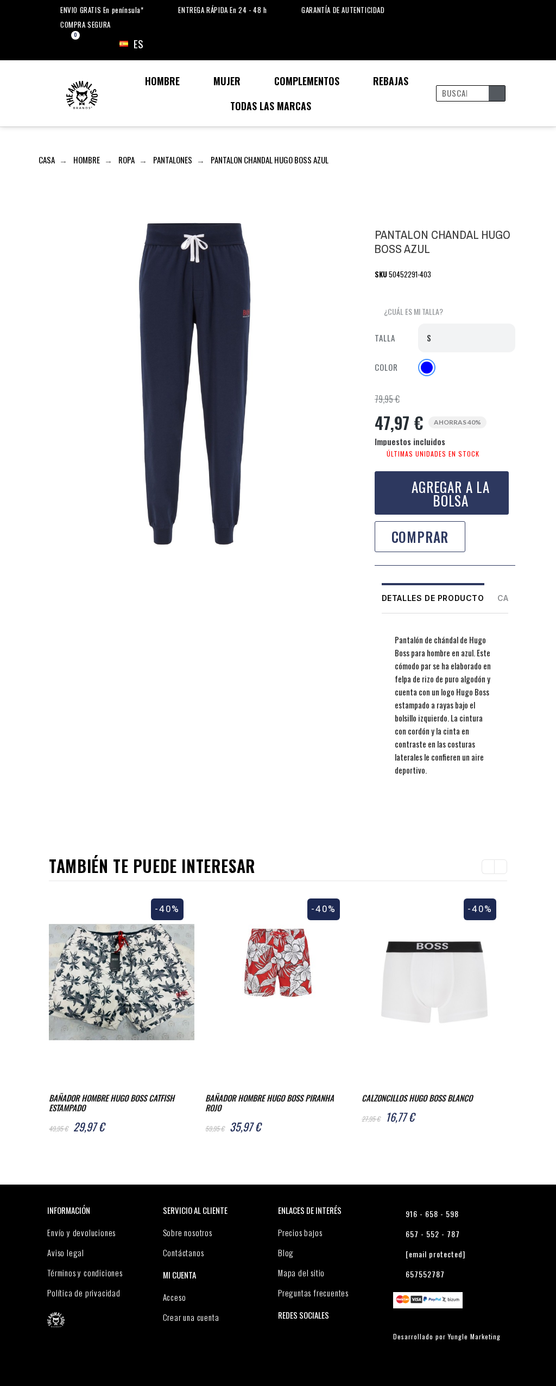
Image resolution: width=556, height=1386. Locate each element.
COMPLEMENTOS (306, 81)
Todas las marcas (270, 106)
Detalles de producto (433, 598)
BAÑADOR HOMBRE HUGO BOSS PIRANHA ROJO (269, 1102)
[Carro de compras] (66, 44)
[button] (409, 312)
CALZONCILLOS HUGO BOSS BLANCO (417, 1098)
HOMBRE (162, 81)
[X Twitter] (405, 811)
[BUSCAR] (497, 93)
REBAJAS (390, 81)
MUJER (227, 81)
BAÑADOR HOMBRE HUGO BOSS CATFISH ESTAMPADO (111, 1102)
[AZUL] (426, 367)
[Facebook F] (384, 811)
